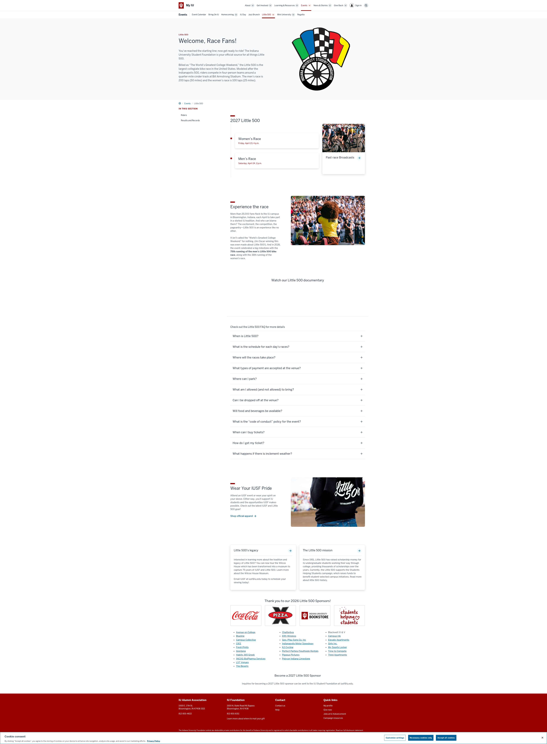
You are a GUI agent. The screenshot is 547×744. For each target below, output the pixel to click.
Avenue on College (245, 632)
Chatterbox (288, 632)
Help (277, 710)
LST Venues (242, 662)
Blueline (240, 636)
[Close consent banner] (542, 737)
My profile (328, 705)
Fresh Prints (242, 647)
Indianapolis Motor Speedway (298, 643)
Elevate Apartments (338, 639)
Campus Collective (246, 639)
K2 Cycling (287, 647)
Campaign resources (333, 718)
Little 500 (266, 14)
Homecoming (227, 14)
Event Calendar (199, 14)
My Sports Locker (337, 647)
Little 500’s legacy (246, 550)
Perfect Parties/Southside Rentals (300, 651)
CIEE (238, 643)
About (247, 5)
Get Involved (262, 5)
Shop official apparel (241, 516)
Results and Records (190, 120)
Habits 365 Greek (245, 654)
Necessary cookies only (421, 737)
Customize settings (395, 737)
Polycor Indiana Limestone (296, 658)
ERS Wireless (289, 636)
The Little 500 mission (317, 550)
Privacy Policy (153, 741)
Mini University (284, 14)
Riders (184, 115)
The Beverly (242, 666)
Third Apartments (337, 654)
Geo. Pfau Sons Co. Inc (294, 639)
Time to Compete (337, 651)
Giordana (241, 651)
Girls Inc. (332, 643)
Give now (327, 710)
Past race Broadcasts (340, 157)
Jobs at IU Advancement (334, 714)
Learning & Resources (284, 5)
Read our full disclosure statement (349, 730)
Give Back (338, 5)
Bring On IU (213, 14)
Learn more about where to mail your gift (246, 718)
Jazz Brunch (254, 14)
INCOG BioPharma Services (250, 658)
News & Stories (321, 5)
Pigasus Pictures (290, 654)
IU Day (243, 14)
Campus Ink (334, 636)
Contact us (280, 705)
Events (304, 5)
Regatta (301, 14)
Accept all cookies (446, 737)
